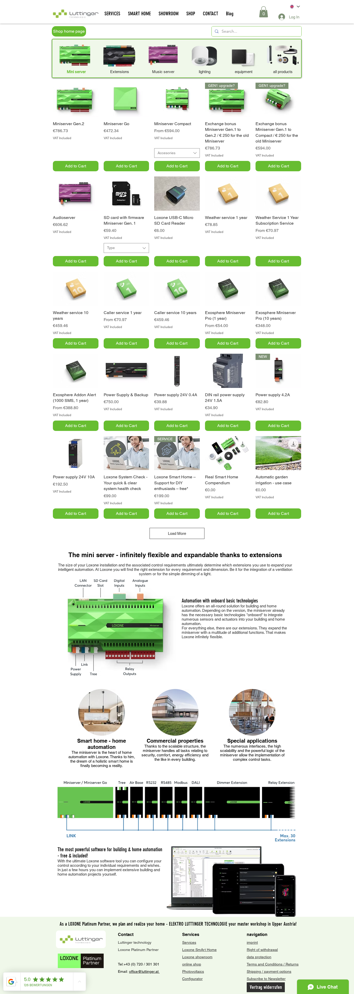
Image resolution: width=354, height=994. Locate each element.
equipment (243, 71)
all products (283, 71)
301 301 (152, 964)
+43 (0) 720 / (134, 964)
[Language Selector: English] (294, 6)
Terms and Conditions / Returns (273, 964)
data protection (259, 957)
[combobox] (177, 153)
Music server (163, 71)
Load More (177, 533)
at (157, 971)
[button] (263, 11)
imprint (252, 942)
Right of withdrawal (262, 950)
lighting (204, 71)
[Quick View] (75, 100)
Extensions (119, 71)
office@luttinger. (142, 971)
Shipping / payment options (269, 971)
